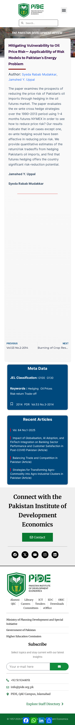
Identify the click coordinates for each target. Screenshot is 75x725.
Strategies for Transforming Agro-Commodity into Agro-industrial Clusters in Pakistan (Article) (36, 473)
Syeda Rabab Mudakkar (39, 74)
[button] (64, 10)
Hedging (33, 388)
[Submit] (59, 666)
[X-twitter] (25, 554)
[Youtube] (35, 554)
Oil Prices (46, 388)
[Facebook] (15, 554)
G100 (41, 377)
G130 (50, 377)
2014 (19, 404)
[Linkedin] (55, 554)
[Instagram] (45, 554)
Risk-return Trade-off (23, 393)
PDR (27, 404)
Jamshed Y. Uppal (21, 79)
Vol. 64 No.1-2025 (24, 430)
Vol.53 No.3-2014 (42, 404)
